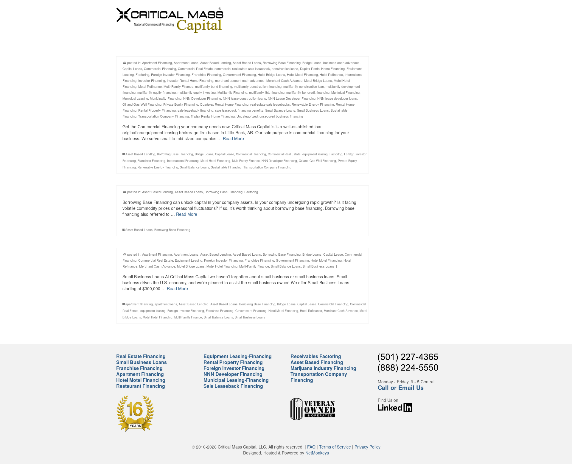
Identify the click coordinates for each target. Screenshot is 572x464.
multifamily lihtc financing (267, 92)
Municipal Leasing (135, 98)
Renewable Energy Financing (313, 104)
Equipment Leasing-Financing (237, 356)
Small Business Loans (313, 110)
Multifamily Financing (232, 92)
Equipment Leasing (188, 260)
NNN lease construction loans (244, 98)
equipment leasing (315, 154)
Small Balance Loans (280, 110)
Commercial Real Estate (195, 68)
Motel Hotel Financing (215, 161)
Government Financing (239, 74)
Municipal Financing (345, 92)
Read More (233, 138)
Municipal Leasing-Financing (236, 379)
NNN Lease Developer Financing (291, 98)
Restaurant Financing (140, 385)
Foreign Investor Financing (170, 74)
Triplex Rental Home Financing (213, 116)
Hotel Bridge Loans (271, 74)
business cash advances (341, 62)
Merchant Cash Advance (284, 80)
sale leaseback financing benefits (239, 110)
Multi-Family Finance (178, 86)
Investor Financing (151, 80)
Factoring (142, 74)
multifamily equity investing (197, 92)
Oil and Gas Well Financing (141, 104)
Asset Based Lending (215, 62)
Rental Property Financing (157, 110)
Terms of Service (335, 447)
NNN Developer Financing (202, 98)
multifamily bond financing (213, 86)
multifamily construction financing (258, 86)
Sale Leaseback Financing (233, 385)
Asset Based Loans (247, 62)
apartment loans (166, 304)
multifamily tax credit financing (307, 92)
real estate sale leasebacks (270, 104)
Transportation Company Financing (163, 116)
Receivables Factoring (315, 356)
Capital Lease (132, 68)
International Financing (183, 161)
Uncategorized (247, 116)
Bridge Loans (311, 62)
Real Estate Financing (141, 356)
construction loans (285, 68)
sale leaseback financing (195, 110)
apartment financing (139, 304)
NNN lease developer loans (337, 98)
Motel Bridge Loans (318, 80)
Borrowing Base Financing (282, 62)
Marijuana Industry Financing (323, 368)
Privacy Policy (367, 447)
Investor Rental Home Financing (190, 80)
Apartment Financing (157, 62)
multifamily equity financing (156, 92)
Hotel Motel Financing (302, 74)
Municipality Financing (165, 98)
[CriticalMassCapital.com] (169, 20)
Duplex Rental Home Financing (322, 68)
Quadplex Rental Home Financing (224, 104)
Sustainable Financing (226, 167)
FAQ (311, 447)
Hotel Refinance (331, 74)
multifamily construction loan (303, 86)
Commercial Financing (160, 68)
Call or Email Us (401, 387)
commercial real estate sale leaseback (242, 68)
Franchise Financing (206, 74)
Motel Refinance (150, 86)
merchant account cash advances (240, 80)
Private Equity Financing (180, 104)
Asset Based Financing (316, 362)
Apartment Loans (186, 62)
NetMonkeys (317, 453)
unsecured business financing (281, 116)
